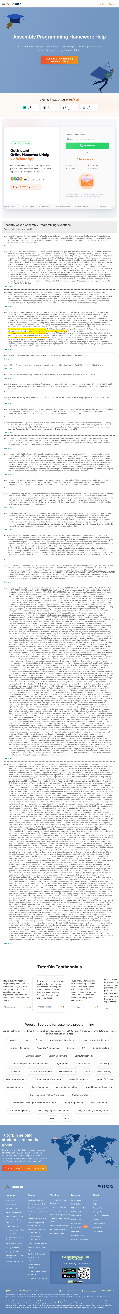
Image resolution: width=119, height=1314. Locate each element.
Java (26, 1040)
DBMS (87, 1071)
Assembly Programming (48, 1048)
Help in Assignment (57, 1233)
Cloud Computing (101, 1048)
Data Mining (103, 1063)
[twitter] (112, 1186)
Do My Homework (12, 1248)
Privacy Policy (98, 1212)
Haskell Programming (78, 1079)
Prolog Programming (73, 1103)
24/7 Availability (76, 1212)
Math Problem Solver (13, 1244)
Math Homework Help (36, 1200)
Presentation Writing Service (13, 1221)
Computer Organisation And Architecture (29, 1063)
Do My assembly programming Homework (24, 1168)
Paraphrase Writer (77, 1235)
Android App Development (96, 1040)
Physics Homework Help (37, 1204)
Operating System (80, 1095)
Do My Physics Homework (37, 1278)
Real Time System (99, 1103)
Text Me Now (89, 146)
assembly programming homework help (59, 60)
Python (39, 1040)
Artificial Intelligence (19, 1048)
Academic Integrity (99, 1227)
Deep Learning (104, 1071)
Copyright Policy (99, 1223)
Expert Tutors (76, 1200)
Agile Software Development (63, 1040)
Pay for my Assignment (58, 1207)
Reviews (96, 1220)
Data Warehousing (67, 1071)
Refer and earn (76, 1227)
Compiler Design (33, 1056)
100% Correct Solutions (79, 1208)
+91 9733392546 (89, 1291)
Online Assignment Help (15, 1230)
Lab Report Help (12, 1208)
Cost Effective (76, 1216)
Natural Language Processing (98, 1087)
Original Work (76, 1204)
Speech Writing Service (14, 1216)
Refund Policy (98, 1208)
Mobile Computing (39, 1087)
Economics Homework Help (38, 1243)
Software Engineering (20, 1110)
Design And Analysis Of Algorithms (93, 1110)
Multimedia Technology (66, 1087)
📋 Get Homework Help (85, 159)
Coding (66, 1118)
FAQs (95, 1204)
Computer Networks (84, 1056)
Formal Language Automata (48, 1079)
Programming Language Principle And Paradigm (34, 1103)
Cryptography (62, 1063)
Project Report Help (13, 1212)
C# (83, 1048)
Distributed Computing (16, 1079)
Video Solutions (12, 1226)
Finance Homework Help (37, 1219)
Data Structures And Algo (40, 1071)
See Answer (8, 246)
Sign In (101, 4)
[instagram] (107, 1186)
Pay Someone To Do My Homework (15, 1256)
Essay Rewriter (76, 1231)
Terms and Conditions (101, 1216)
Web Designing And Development (53, 1110)
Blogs (95, 1200)
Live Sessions (11, 1201)
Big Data (70, 1048)
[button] (87, 181)
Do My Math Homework (36, 1254)
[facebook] (99, 1186)
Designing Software (58, 1056)
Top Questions (98, 1231)
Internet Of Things (104, 1079)
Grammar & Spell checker (80, 1239)
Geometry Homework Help (59, 1225)
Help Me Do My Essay (58, 1229)
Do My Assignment (13, 1252)
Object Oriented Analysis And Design (47, 1095)
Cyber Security (83, 1063)
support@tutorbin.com (70, 1291)
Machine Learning (15, 1087)
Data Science (14, 1071)
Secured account (77, 1223)
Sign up (112, 4)
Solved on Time (76, 1220)
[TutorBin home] (13, 4)
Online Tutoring (12, 1234)
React (52, 1118)
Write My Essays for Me (58, 1211)
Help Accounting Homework (60, 1215)
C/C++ (13, 1040)
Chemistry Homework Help (38, 1208)
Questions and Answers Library (15, 1239)
